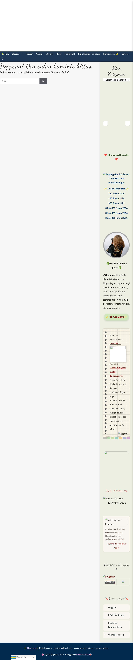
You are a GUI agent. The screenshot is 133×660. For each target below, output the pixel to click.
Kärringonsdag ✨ (110, 54)
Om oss (125, 54)
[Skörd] (120, 438)
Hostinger (31, 648)
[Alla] (105, 438)
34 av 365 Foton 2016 (116, 208)
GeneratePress (82, 655)
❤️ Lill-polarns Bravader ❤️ (116, 157)
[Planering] (124, 438)
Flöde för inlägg (116, 615)
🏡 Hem (5, 54)
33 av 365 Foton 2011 (116, 218)
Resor (58, 54)
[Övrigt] (128, 438)
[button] (2, 59)
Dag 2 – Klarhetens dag (116, 490)
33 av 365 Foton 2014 (116, 213)
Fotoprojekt (70, 54)
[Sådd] (109, 438)
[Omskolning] (112, 438)
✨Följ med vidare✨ (116, 317)
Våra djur (49, 54)
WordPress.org (116, 635)
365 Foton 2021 (116, 203)
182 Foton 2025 (116, 194)
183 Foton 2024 (116, 198)
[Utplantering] (116, 438)
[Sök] (43, 81)
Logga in (112, 607)
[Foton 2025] (116, 179)
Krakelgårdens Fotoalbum (89, 54)
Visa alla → (115, 343)
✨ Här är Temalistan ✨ (116, 189)
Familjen (29, 54)
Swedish (21, 657)
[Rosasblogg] (116, 577)
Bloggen (15, 54)
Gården (39, 54)
